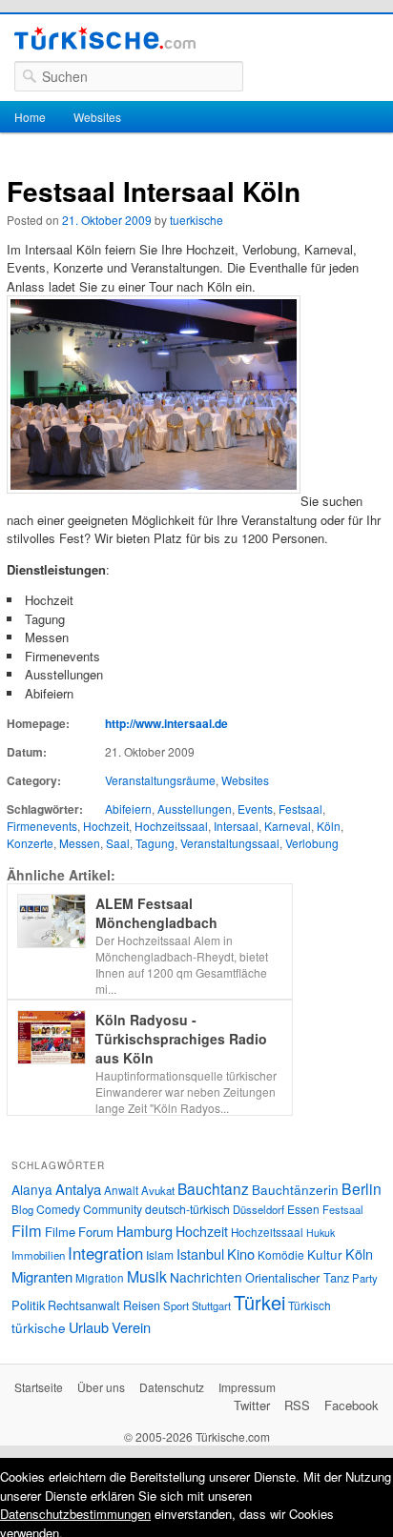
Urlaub (89, 1327)
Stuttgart (211, 1305)
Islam (160, 1254)
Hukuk (320, 1232)
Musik (147, 1276)
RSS (297, 1405)
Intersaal (236, 826)
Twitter (252, 1405)
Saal (118, 843)
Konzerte (30, 843)
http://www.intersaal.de (166, 723)
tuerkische (196, 220)
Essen (303, 1209)
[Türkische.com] (105, 41)
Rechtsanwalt (84, 1305)
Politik (28, 1305)
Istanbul (200, 1254)
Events (255, 808)
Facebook (351, 1405)
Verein (131, 1327)
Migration (99, 1277)
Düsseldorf (258, 1209)
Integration (105, 1253)
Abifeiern (128, 808)
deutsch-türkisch (187, 1209)
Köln (329, 826)
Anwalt (121, 1190)
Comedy (58, 1209)
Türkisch (309, 1305)
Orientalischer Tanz (297, 1277)
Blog (22, 1209)
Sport (176, 1305)
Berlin (361, 1188)
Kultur (324, 1254)
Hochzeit (106, 826)
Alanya (31, 1189)
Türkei (259, 1302)
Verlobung (312, 843)
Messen (79, 843)
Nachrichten (206, 1276)
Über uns (101, 1387)
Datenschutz (171, 1387)
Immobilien (38, 1255)
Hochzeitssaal (171, 826)
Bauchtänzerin (295, 1189)
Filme (60, 1232)
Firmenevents (42, 826)
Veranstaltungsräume (160, 780)
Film (26, 1230)
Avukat (158, 1190)
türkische (38, 1327)
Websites (97, 117)
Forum (96, 1232)
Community (112, 1209)
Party (365, 1277)
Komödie (281, 1254)
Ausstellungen (194, 808)
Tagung (155, 843)
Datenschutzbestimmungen (75, 1514)
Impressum (247, 1387)
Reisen (141, 1305)
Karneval (287, 826)
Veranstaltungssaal (229, 843)
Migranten (41, 1276)
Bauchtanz (213, 1188)
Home (30, 117)
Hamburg (144, 1231)
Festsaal (300, 808)
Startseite (38, 1387)
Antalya (78, 1189)
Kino (241, 1254)
